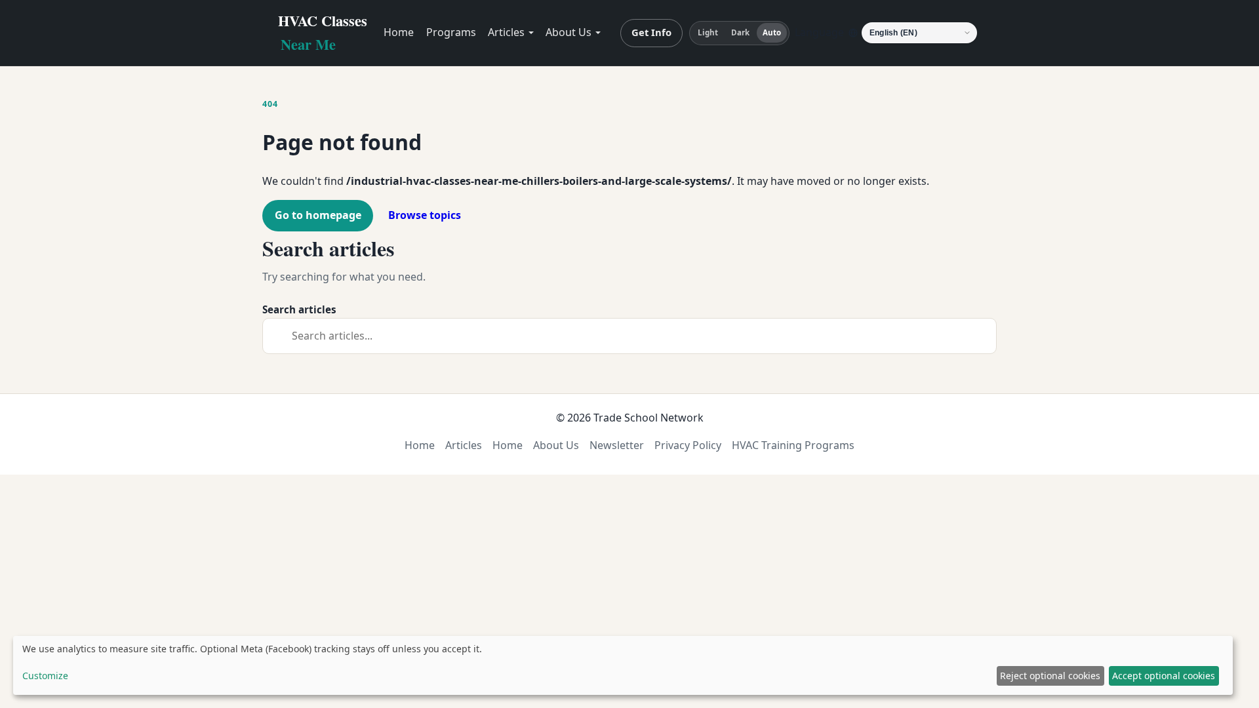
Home (399, 32)
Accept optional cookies (1163, 675)
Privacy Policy (687, 445)
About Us (568, 32)
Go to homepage (318, 215)
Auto (772, 32)
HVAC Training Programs (793, 445)
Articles (506, 32)
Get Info (651, 32)
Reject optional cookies (1050, 675)
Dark (740, 32)
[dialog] (623, 665)
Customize (45, 675)
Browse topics (424, 215)
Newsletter (617, 445)
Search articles (299, 309)
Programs (451, 32)
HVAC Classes (322, 32)
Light (708, 32)
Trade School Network (648, 417)
